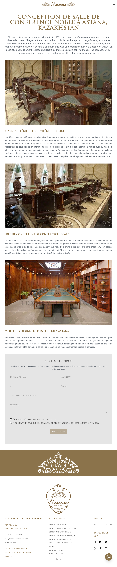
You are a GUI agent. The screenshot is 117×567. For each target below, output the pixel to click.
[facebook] (95, 542)
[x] (100, 548)
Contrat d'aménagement (60, 539)
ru (103, 525)
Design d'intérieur (57, 525)
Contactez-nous (56, 550)
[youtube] (106, 548)
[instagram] (100, 542)
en (95, 525)
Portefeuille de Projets (60, 543)
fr (99, 525)
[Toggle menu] (114, 4)
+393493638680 (15, 535)
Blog (51, 546)
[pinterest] (95, 548)
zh (111, 525)
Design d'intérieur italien (60, 532)
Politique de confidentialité (18, 548)
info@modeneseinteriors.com (16, 539)
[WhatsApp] (108, 557)
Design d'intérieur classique (62, 535)
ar (107, 525)
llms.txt (58, 559)
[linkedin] (106, 542)
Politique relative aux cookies (18, 552)
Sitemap (8, 556)
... (10, 396)
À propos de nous (57, 554)
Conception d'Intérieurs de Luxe (63, 528)
